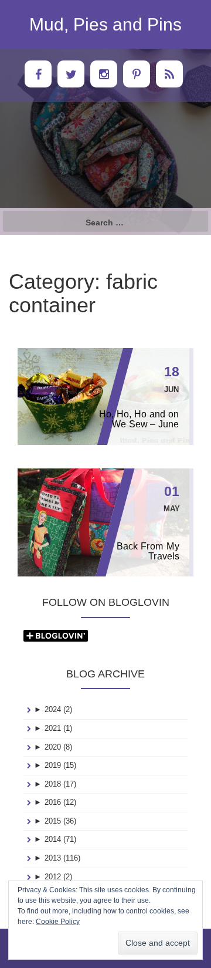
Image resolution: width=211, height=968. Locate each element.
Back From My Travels (148, 551)
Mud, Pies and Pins (105, 24)
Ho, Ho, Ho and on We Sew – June (139, 419)
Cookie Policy (58, 922)
